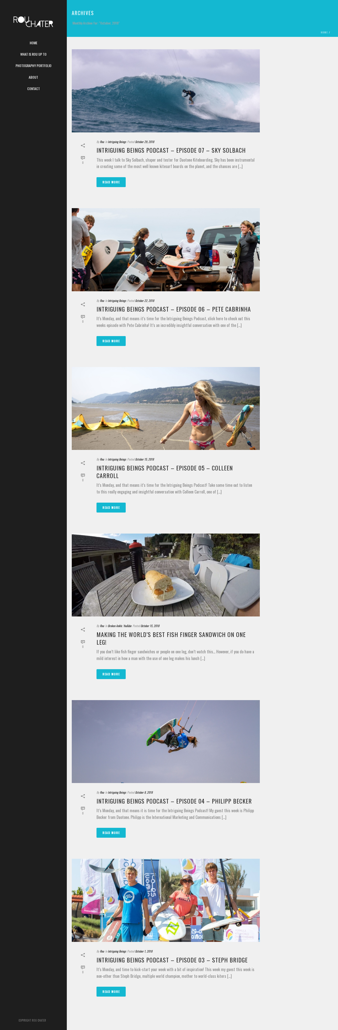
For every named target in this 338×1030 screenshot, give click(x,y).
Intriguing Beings (117, 142)
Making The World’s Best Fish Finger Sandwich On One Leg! (171, 638)
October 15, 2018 (144, 459)
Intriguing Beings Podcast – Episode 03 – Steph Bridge (172, 959)
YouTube (127, 626)
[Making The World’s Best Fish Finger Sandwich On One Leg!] (166, 575)
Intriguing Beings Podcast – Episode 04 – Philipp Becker (174, 800)
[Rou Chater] (33, 24)
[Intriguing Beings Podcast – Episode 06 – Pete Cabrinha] (166, 249)
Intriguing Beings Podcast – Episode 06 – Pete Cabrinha (174, 308)
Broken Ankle (115, 626)
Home (324, 32)
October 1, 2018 (143, 951)
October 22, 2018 (144, 300)
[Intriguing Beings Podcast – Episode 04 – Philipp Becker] (166, 741)
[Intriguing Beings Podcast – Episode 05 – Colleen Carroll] (166, 408)
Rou (102, 142)
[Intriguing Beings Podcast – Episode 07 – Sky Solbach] (166, 90)
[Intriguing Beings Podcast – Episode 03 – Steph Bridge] (166, 900)
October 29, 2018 (144, 142)
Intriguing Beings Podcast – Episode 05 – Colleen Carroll (165, 471)
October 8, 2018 (144, 792)
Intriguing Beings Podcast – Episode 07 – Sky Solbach (171, 150)
